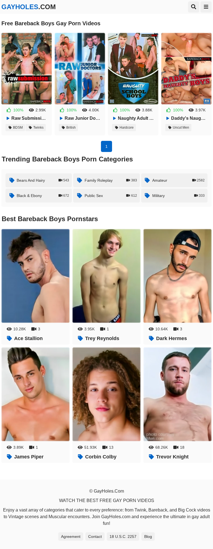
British (71, 127)
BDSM (18, 127)
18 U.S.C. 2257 (123, 536)
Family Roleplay (111, 180)
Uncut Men (181, 127)
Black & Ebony (43, 195)
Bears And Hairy (43, 180)
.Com (28, 7)
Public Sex (111, 195)
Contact (95, 536)
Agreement (70, 536)
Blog (148, 536)
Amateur (178, 180)
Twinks (38, 127)
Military (178, 195)
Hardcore (127, 127)
